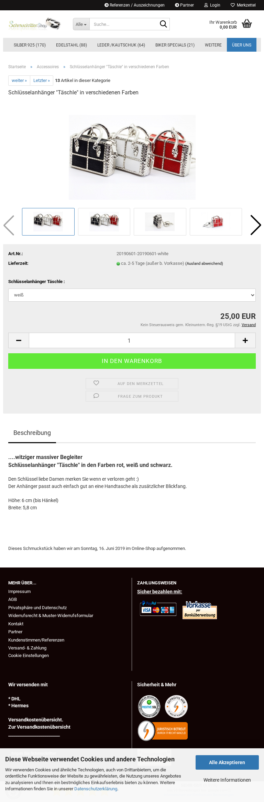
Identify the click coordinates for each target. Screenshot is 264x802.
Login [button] (214, 5)
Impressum (19, 591)
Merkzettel (245, 5)
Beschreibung (32, 432)
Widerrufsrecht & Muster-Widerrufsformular (50, 615)
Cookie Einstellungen (28, 655)
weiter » (19, 80)
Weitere (213, 45)
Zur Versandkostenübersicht (39, 727)
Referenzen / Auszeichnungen (137, 5)
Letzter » (41, 80)
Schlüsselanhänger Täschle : (36, 281)
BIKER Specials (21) (175, 45)
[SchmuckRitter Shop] (35, 24)
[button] (256, 225)
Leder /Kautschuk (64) (121, 45)
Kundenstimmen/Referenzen (36, 640)
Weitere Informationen (227, 780)
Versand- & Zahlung (27, 647)
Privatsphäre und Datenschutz (37, 607)
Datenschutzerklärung (95, 788)
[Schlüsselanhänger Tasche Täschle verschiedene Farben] (132, 154)
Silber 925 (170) (30, 45)
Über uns (241, 45)
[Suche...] (163, 24)
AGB (12, 599)
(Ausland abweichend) (204, 263)
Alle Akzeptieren (227, 762)
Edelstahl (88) (71, 45)
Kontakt (15, 623)
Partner (186, 5)
